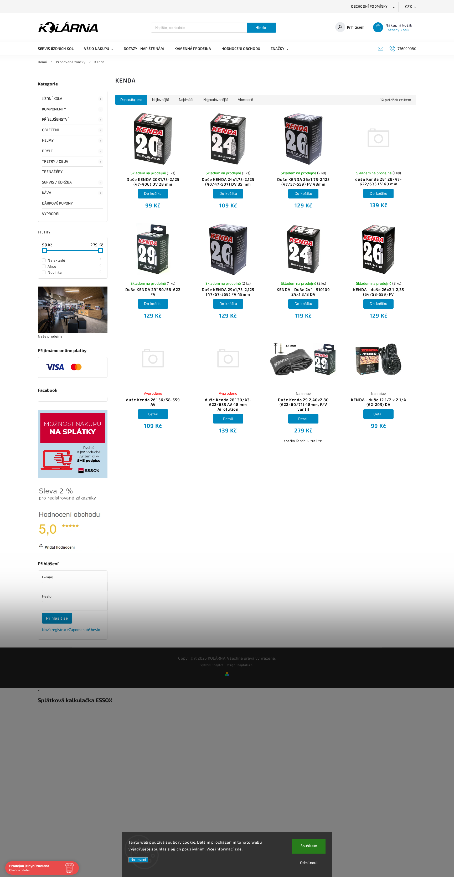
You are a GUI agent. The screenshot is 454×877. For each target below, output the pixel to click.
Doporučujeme (131, 100)
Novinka (74, 272)
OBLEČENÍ (50, 130)
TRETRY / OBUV (55, 161)
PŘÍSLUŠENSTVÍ (55, 119)
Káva (46, 192)
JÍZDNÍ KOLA (52, 98)
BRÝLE (47, 151)
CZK (408, 7)
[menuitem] (58, 48)
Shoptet (218, 664)
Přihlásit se (57, 618)
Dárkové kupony (57, 203)
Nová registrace (55, 629)
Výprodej (50, 213)
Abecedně (245, 100)
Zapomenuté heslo (84, 629)
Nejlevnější (160, 100)
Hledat (261, 28)
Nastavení (138, 860)
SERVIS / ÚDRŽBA (57, 182)
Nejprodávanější (215, 100)
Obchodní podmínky (369, 6)
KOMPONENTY (54, 109)
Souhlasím (309, 846)
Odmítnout (309, 863)
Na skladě (74, 260)
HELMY (48, 140)
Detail (153, 414)
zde (238, 849)
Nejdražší (186, 100)
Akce (74, 266)
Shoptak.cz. (245, 664)
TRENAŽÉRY (52, 171)
